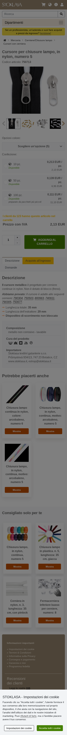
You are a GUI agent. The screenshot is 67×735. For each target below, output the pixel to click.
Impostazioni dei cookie (19, 728)
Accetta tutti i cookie (50, 728)
